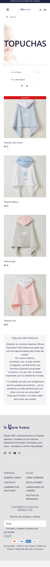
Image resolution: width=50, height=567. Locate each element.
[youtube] (15, 453)
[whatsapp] (20, 453)
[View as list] (27, 85)
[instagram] (5, 453)
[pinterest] (10, 453)
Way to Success (36, 549)
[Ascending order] (38, 72)
